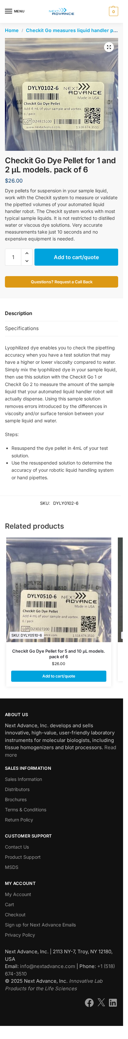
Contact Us (17, 847)
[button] (112, 11)
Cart (9, 904)
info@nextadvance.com (47, 966)
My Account (18, 894)
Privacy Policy (20, 935)
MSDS (11, 867)
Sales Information (23, 779)
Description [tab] (18, 313)
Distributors (17, 789)
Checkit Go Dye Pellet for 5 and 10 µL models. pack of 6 (58, 653)
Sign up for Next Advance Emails (40, 924)
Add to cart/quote (76, 257)
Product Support (23, 857)
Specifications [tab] (22, 328)
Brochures (16, 799)
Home (12, 30)
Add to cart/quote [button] (58, 676)
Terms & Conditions (25, 809)
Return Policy (19, 819)
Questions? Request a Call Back (62, 281)
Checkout (15, 914)
